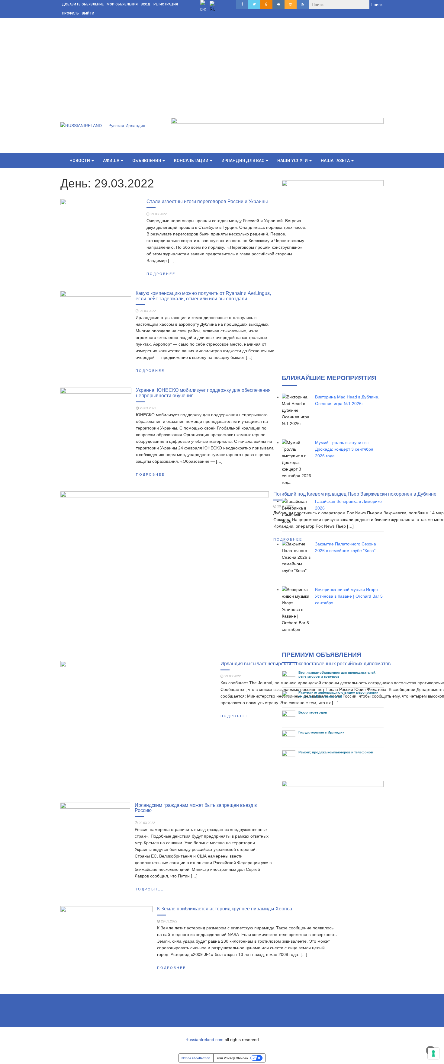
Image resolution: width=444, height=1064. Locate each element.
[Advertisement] (222, 63)
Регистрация (165, 4)
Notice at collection (196, 1058)
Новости (80, 160)
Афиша (111, 160)
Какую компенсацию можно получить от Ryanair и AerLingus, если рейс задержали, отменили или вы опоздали (203, 295)
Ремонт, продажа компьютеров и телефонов (335, 752)
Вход (145, 4)
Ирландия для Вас (243, 160)
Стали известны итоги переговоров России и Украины (207, 201)
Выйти (88, 13)
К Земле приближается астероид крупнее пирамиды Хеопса (224, 908)
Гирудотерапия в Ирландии (321, 732)
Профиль (70, 13)
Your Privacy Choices (232, 1058)
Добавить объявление (83, 4)
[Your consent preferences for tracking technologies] (433, 1053)
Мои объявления (122, 4)
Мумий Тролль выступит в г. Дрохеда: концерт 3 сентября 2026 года (344, 449)
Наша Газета (336, 160)
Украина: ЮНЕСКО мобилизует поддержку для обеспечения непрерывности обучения (203, 392)
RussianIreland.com (204, 1039)
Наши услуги (293, 160)
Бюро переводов (312, 712)
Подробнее (160, 274)
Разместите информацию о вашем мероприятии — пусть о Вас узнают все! (338, 694)
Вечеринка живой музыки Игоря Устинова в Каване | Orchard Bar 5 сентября (349, 596)
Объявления (147, 160)
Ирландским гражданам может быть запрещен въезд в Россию (196, 807)
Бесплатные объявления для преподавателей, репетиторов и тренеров (337, 674)
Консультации (191, 160)
